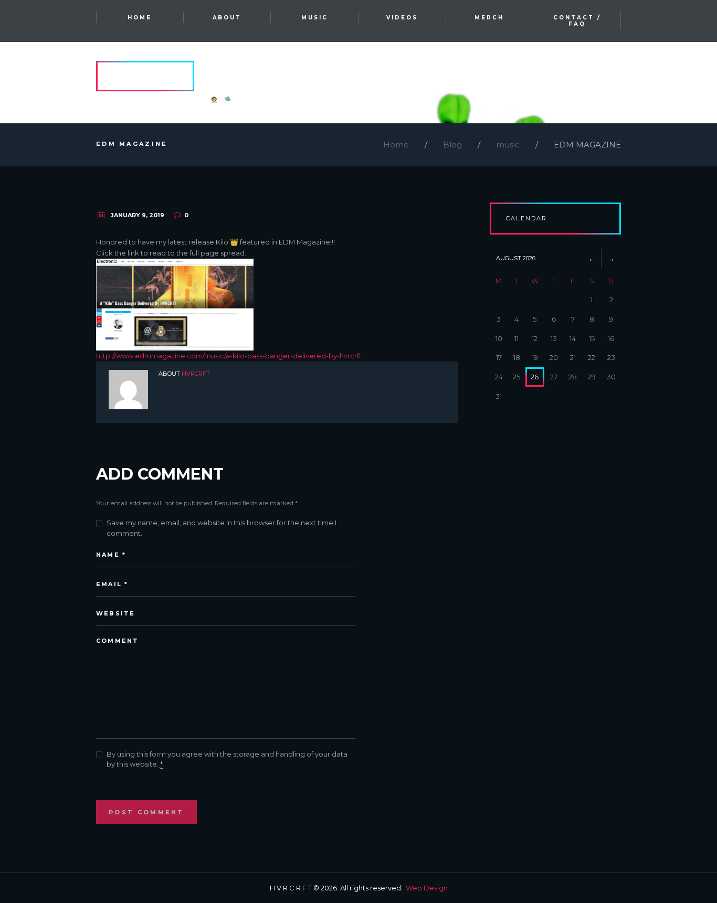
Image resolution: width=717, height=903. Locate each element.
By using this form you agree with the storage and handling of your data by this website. (227, 759)
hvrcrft (196, 373)
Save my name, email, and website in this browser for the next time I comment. (221, 527)
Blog (452, 145)
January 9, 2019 (137, 215)
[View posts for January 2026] (591, 258)
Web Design (427, 888)
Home (396, 145)
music (508, 145)
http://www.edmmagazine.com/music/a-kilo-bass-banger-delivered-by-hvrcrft (229, 356)
